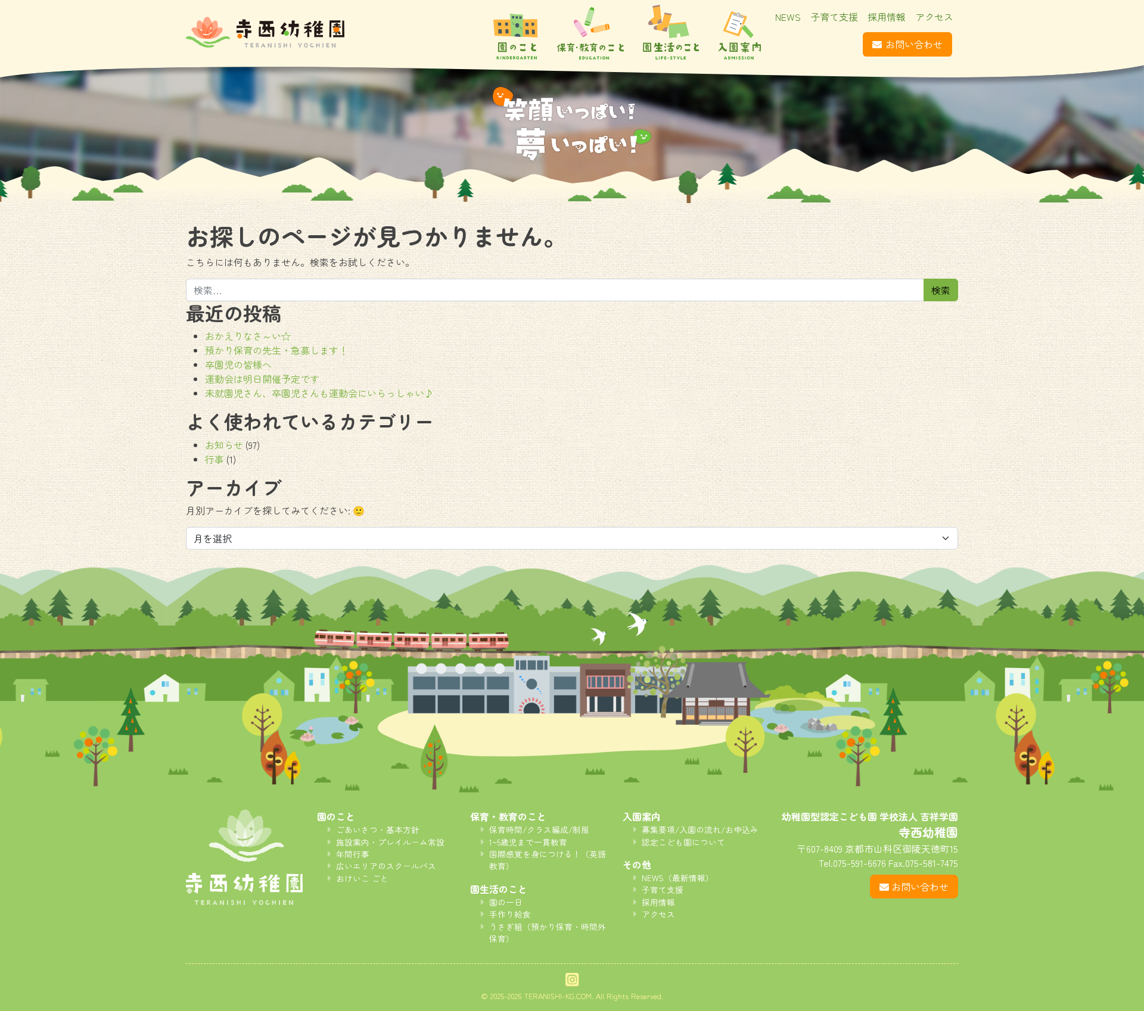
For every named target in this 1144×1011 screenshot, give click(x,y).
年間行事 (352, 854)
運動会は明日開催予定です (262, 379)
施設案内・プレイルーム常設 (390, 842)
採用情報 (887, 17)
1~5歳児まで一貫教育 (528, 842)
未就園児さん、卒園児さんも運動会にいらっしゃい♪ (319, 393)
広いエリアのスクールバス (386, 866)
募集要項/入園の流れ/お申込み (700, 829)
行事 (214, 459)
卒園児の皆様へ (238, 364)
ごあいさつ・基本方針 (377, 829)
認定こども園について (683, 842)
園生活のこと (671, 32)
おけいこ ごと (362, 878)
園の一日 (506, 902)
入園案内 (739, 32)
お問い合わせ (914, 44)
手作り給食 (510, 914)
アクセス (934, 17)
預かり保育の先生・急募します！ (276, 350)
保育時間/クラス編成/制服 (539, 829)
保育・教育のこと (590, 32)
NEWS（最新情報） (678, 878)
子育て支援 (834, 17)
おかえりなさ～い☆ (248, 336)
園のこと (515, 32)
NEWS (788, 17)
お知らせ (224, 445)
